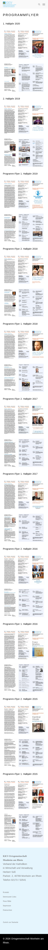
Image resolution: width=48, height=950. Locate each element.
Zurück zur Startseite (10, 922)
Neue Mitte (7, 901)
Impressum (7, 906)
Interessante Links (9, 897)
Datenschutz (7, 910)
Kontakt (6, 892)
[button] (44, 4)
